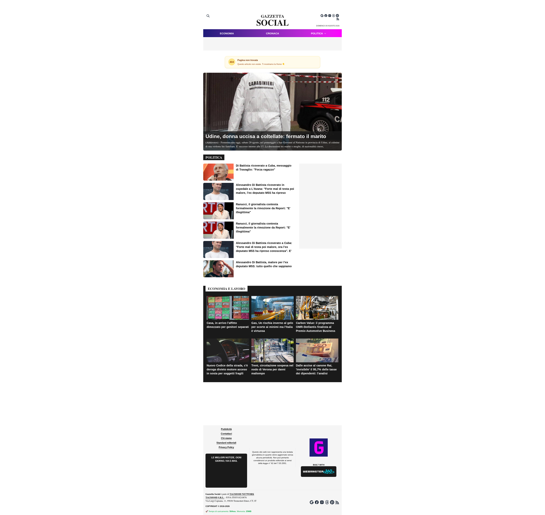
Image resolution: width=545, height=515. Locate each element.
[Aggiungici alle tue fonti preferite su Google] (322, 15)
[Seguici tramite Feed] (337, 19)
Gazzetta (272, 20)
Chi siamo (226, 438)
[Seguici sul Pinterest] (337, 15)
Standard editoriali (226, 443)
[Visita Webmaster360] (319, 471)
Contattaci (226, 433)
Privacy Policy (226, 447)
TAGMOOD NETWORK (241, 494)
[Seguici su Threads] (333, 15)
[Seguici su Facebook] (326, 15)
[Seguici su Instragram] (329, 15)
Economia (227, 33)
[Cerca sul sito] (208, 16)
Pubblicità (226, 429)
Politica (317, 33)
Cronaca (272, 33)
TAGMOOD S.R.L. (215, 497)
